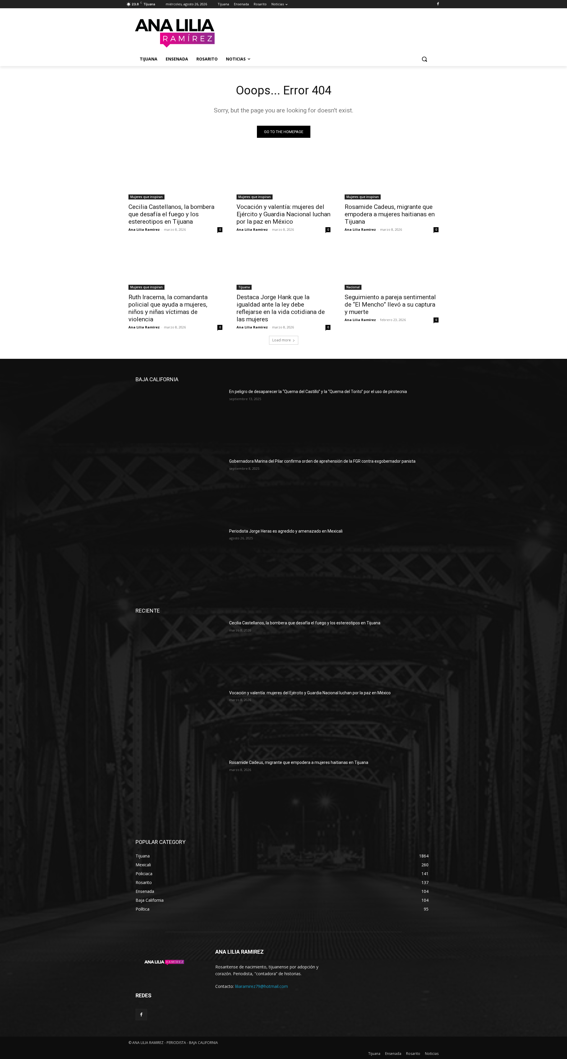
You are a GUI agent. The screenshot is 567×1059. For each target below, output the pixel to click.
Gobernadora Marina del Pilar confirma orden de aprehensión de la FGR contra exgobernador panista (322, 461)
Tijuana (244, 287)
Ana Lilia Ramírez (144, 229)
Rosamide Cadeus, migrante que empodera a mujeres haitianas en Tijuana (390, 214)
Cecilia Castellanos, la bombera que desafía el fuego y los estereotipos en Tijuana (171, 214)
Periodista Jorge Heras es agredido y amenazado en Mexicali (286, 531)
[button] (424, 59)
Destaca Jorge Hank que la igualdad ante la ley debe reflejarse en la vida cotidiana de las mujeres (281, 308)
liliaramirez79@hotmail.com (261, 986)
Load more (281, 340)
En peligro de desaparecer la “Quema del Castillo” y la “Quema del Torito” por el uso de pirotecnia (318, 391)
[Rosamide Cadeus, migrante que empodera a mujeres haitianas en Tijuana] (392, 176)
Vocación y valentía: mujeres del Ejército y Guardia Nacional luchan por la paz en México (283, 214)
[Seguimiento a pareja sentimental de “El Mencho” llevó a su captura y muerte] (392, 266)
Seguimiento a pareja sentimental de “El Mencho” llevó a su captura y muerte (390, 304)
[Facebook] (437, 4)
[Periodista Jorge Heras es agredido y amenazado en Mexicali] (180, 559)
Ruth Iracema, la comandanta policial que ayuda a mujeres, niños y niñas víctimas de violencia (168, 308)
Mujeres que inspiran (146, 197)
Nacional (353, 287)
